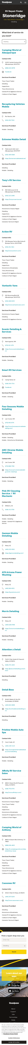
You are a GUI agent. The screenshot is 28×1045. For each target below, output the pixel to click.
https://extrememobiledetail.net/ (15, 158)
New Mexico (11, 19)
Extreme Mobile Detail (14, 139)
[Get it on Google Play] (14, 987)
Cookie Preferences (14, 1038)
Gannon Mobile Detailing (10, 534)
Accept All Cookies (14, 1042)
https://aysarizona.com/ (12, 592)
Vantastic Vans (9, 285)
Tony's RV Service (11, 180)
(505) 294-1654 (9, 247)
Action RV (7, 231)
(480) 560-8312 (9, 588)
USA (5, 19)
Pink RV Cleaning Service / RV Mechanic (11, 493)
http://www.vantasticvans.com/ (15, 305)
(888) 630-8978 (10, 68)
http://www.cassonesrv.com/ (14, 900)
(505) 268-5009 (10, 301)
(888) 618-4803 (10, 845)
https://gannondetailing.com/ (14, 553)
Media (13, 1020)
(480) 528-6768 (10, 625)
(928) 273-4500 (10, 665)
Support (13, 1011)
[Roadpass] (7, 2)
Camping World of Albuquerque (11, 51)
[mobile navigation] (25, 2)
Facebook (8, 72)
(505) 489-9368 (10, 154)
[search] (20, 2)
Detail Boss (8, 689)
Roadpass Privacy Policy (11, 1033)
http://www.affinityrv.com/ (13, 792)
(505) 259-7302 (9, 120)
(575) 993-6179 (9, 422)
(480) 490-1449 (10, 746)
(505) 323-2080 (10, 195)
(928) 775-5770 (9, 788)
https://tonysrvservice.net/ (13, 199)
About (13, 1009)
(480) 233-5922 (10, 549)
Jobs (13, 1014)
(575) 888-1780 (9, 466)
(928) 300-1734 (9, 383)
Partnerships (13, 1017)
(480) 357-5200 (10, 896)
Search (14, 951)
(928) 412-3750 (9, 509)
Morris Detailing (10, 611)
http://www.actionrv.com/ (13, 251)
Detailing (6, 41)
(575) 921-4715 (9, 345)
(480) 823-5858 (10, 705)
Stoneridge (19, 19)
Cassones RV (8, 883)
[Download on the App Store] (14, 993)
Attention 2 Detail (11, 649)
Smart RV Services (12, 370)
